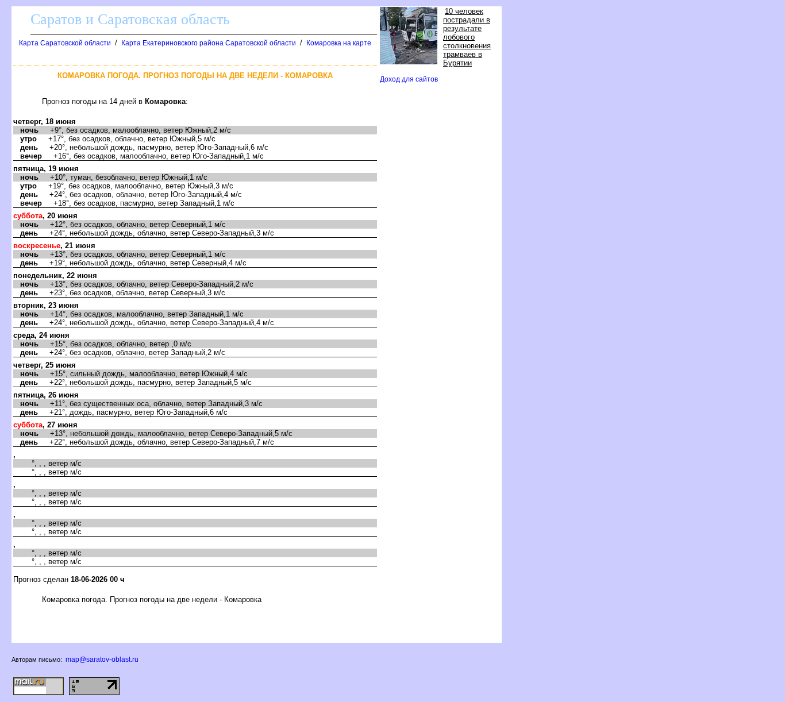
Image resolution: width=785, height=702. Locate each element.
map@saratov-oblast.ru (102, 659)
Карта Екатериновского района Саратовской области (208, 43)
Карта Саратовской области (65, 43)
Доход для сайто (409, 79)
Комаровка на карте (338, 43)
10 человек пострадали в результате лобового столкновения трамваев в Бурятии (467, 37)
